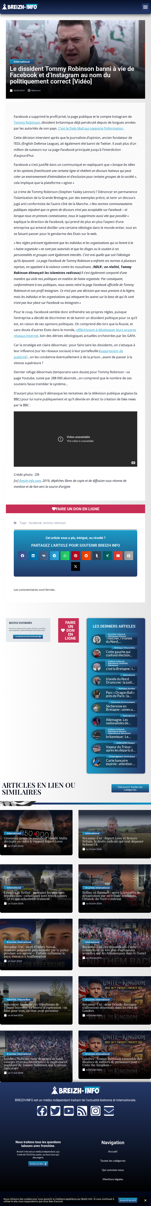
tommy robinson (54, 523)
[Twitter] (55, 1111)
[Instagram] (95, 1111)
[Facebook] (42, 1111)
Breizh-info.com (30, 481)
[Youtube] (69, 1111)
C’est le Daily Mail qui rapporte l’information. (91, 128)
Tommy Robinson (27, 122)
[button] (145, 7)
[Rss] (82, 1111)
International (22, 61)
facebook (35, 523)
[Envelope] (109, 1111)
